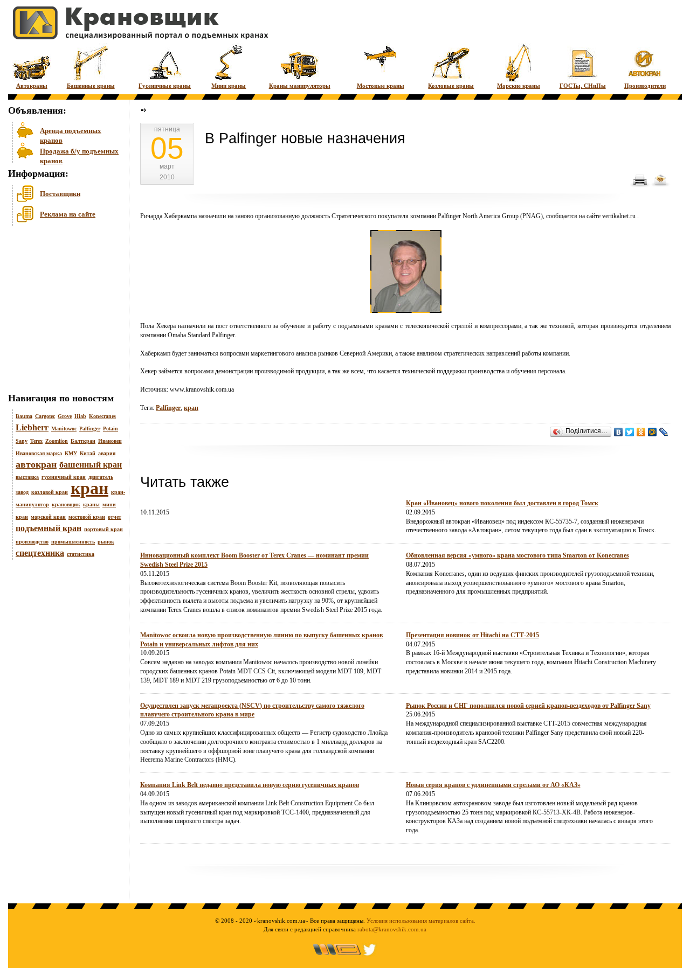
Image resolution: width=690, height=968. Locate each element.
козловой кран (49, 492)
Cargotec (45, 416)
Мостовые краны (380, 85)
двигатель (100, 477)
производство (32, 542)
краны (91, 504)
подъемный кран (48, 528)
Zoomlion (56, 441)
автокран (36, 464)
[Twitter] (630, 432)
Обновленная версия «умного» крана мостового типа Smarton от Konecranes (517, 555)
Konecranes (102, 416)
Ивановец (110, 441)
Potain (110, 428)
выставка (27, 477)
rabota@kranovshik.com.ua (391, 929)
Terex (36, 441)
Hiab (80, 416)
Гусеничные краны (165, 85)
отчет (114, 517)
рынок (106, 542)
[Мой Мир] (652, 432)
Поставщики (60, 194)
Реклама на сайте (67, 214)
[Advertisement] (62, 312)
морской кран (48, 517)
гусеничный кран (64, 477)
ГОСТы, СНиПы (583, 85)
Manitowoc (64, 428)
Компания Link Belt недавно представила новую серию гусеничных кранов (249, 785)
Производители (645, 85)
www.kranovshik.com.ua (202, 389)
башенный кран (90, 464)
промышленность (73, 542)
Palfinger (89, 428)
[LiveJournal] (664, 432)
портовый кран (103, 529)
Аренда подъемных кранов (70, 134)
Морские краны (518, 85)
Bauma (24, 416)
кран (89, 488)
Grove (65, 416)
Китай (87, 453)
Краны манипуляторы (299, 85)
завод (22, 492)
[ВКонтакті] (618, 432)
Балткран (83, 441)
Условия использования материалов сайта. (421, 920)
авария (106, 453)
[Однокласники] (641, 432)
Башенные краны (91, 85)
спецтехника (40, 553)
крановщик (66, 504)
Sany (21, 441)
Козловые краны (451, 85)
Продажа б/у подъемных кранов (79, 155)
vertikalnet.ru (619, 216)
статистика (80, 554)
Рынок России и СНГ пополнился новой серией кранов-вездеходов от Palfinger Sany (528, 705)
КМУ (71, 453)
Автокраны (31, 85)
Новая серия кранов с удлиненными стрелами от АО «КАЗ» (493, 785)
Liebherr (32, 427)
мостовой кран (86, 517)
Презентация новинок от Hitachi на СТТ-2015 (472, 635)
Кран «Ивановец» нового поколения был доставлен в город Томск (502, 503)
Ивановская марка (39, 453)
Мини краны (228, 85)
